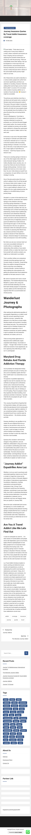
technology (20, 736)
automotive (23, 702)
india (16, 718)
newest (13, 727)
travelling (12, 740)
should (13, 733)
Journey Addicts (7, 632)
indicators (23, 718)
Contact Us (6, 763)
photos (16, 730)
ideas (11, 715)
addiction (6, 702)
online (19, 727)
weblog (14, 743)
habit (5, 715)
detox (15, 709)
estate (22, 709)
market (6, 727)
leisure (19, 724)
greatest (20, 712)
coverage (14, 616)
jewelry (23, 721)
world (20, 743)
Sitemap (5, 756)
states (12, 736)
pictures (23, 730)
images (18, 715)
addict (7, 616)
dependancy (7, 709)
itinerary (16, 721)
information (7, 721)
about (5, 699)
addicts (14, 702)
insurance (23, 616)
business (14, 706)
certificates (23, 706)
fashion (13, 712)
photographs (7, 730)
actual (12, 699)
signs (19, 733)
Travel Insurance (9, 28)
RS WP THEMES (18, 832)
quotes (16, 620)
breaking (6, 706)
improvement (8, 718)
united (20, 740)
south (5, 736)
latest (12, 724)
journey (9, 620)
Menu (4, 19)
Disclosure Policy (7, 760)
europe (6, 712)
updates (6, 743)
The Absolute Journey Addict (20, 639)
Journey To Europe (8, 684)
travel (22, 620)
